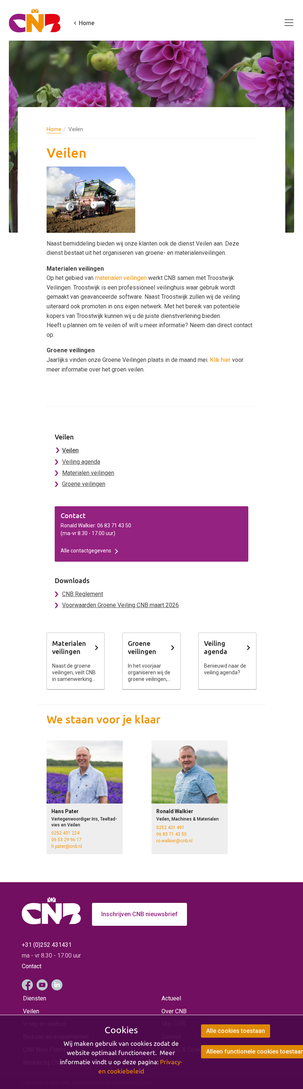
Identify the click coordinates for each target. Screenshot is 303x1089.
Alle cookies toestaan (235, 1030)
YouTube (42, 984)
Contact (31, 966)
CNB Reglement (82, 593)
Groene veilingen (83, 483)
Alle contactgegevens (86, 551)
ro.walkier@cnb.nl (174, 840)
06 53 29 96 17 (66, 839)
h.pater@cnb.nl (66, 846)
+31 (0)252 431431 (47, 944)
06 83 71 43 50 (171, 834)
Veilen (70, 450)
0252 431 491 (170, 827)
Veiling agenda (81, 461)
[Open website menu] (284, 18)
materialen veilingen (121, 277)
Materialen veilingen (88, 472)
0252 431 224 (65, 833)
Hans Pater (65, 811)
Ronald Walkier (174, 811)
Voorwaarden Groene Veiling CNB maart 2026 (120, 605)
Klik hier (220, 359)
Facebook (27, 984)
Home (54, 129)
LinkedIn (56, 984)
